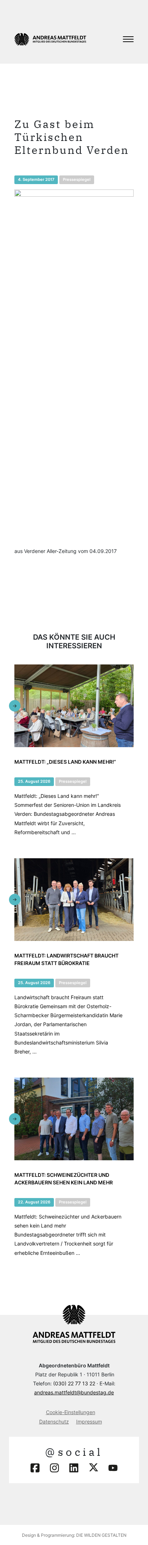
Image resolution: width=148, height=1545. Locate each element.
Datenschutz (54, 1421)
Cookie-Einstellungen (70, 1412)
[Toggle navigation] (128, 39)
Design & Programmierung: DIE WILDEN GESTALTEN (74, 1535)
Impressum (89, 1421)
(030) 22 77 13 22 (74, 1383)
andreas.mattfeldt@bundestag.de (74, 1392)
